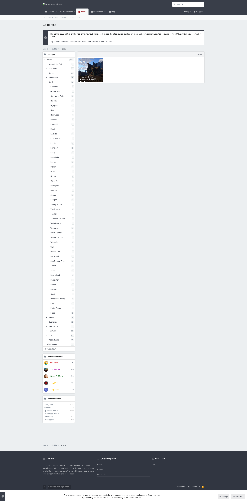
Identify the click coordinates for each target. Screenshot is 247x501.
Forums (100, 469)
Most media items (55, 356)
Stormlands (53, 326)
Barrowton (54, 280)
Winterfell (54, 242)
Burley (53, 285)
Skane (53, 195)
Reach (51, 317)
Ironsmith (54, 124)
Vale (50, 335)
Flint (52, 303)
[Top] (199, 487)
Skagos (53, 200)
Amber (53, 266)
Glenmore (54, 86)
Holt (52, 110)
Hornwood (54, 115)
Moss (52, 171)
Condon (53, 294)
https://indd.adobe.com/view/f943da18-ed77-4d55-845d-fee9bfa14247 (81, 41)
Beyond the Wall (55, 64)
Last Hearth (55, 138)
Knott (52, 129)
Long (52, 152)
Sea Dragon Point (57, 261)
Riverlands (52, 322)
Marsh (53, 162)
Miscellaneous (52, 344)
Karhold (53, 134)
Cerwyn (53, 289)
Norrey (53, 176)
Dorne (51, 73)
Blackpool (54, 256)
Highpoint (54, 105)
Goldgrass (55, 91)
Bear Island (55, 275)
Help (189, 487)
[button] (56, 12)
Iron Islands (53, 77)
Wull (52, 247)
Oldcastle (54, 181)
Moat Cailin (55, 251)
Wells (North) (55, 223)
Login (154, 464)
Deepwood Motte (57, 299)
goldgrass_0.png (86, 77)
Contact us (101, 474)
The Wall (52, 331)
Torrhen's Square (57, 218)
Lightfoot (54, 148)
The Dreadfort (56, 209)
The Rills (53, 214)
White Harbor (55, 233)
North (50, 82)
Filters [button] (198, 54)
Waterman (54, 228)
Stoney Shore (56, 204)
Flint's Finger (55, 308)
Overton (53, 190)
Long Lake (54, 157)
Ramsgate (54, 185)
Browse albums (51, 349)
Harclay (53, 101)
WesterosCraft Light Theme (59, 487)
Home (99, 464)
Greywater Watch (57, 96)
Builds (49, 60)
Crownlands (53, 69)
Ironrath (53, 119)
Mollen (53, 167)
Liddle (53, 143)
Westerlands (53, 340)
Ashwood (54, 270)
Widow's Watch (56, 237)
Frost (52, 313)
